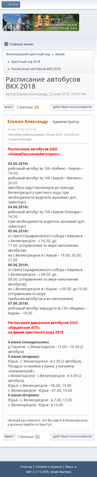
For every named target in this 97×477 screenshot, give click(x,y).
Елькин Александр (28, 121)
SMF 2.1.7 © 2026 (37, 471)
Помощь (26, 466)
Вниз (9, 107)
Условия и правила (48, 466)
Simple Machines (60, 471)
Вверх (9, 436)
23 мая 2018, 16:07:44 (22, 129)
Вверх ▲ (71, 466)
